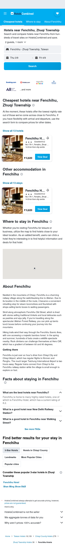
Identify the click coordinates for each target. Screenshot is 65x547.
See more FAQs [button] (32, 429)
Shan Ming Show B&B (14, 486)
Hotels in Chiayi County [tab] (35, 450)
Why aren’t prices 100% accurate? (23, 522)
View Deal (42, 156)
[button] (5, 13)
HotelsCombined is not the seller (22, 512)
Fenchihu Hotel (11, 482)
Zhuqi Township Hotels (22, 542)
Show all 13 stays (13, 183)
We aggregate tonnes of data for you (24, 517)
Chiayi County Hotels (44, 536)
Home (7, 536)
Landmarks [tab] (10, 457)
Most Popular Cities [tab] (31, 457)
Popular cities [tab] (12, 464)
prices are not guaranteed (15, 503)
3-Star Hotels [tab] (11, 450)
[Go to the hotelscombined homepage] (22, 13)
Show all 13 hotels (13, 130)
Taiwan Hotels (19, 536)
